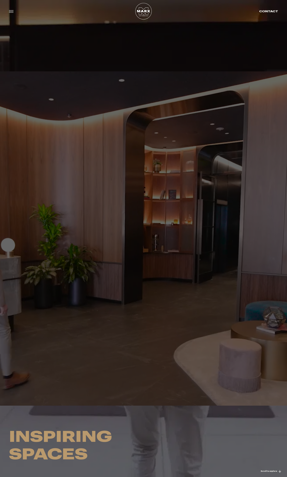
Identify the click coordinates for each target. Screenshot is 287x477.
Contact (268, 11)
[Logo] (143, 11)
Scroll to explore (269, 471)
